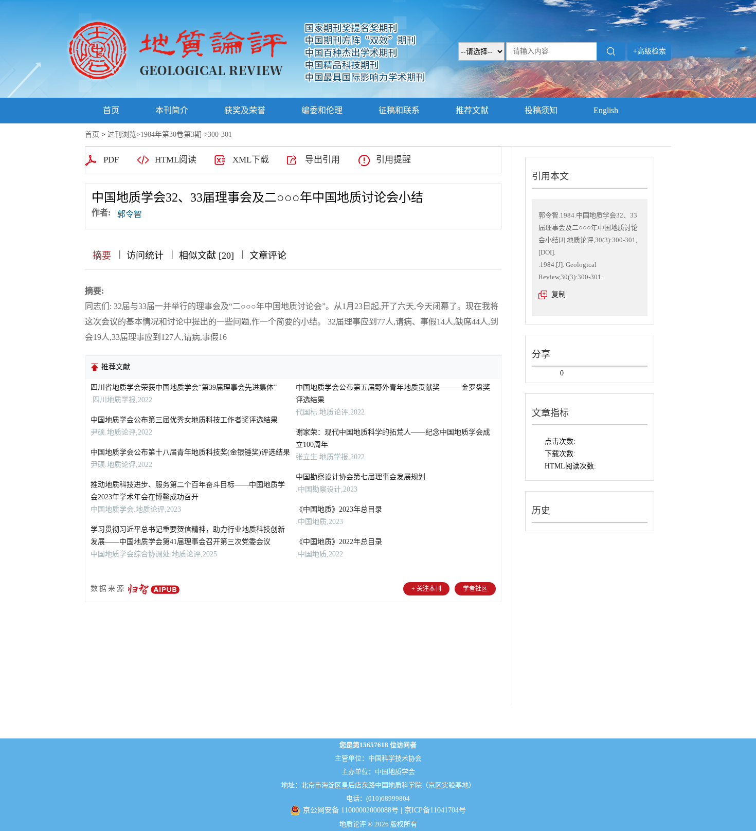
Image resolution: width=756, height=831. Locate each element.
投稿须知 (541, 110)
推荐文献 (472, 110)
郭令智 (129, 214)
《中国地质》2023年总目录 (339, 509)
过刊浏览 (121, 134)
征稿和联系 (399, 110)
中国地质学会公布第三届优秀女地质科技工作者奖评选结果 (184, 420)
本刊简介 (171, 110)
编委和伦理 (322, 110)
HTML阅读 (175, 160)
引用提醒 (393, 160)
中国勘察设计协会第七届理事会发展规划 (360, 477)
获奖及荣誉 (244, 110)
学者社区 (475, 588)
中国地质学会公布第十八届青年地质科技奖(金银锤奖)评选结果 (190, 452)
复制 (558, 294)
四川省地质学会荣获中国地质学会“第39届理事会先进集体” (184, 387)
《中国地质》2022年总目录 (339, 542)
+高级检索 (649, 51)
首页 (111, 110)
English (605, 110)
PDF (111, 160)
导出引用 (322, 160)
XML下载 (250, 160)
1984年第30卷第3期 (171, 134)
